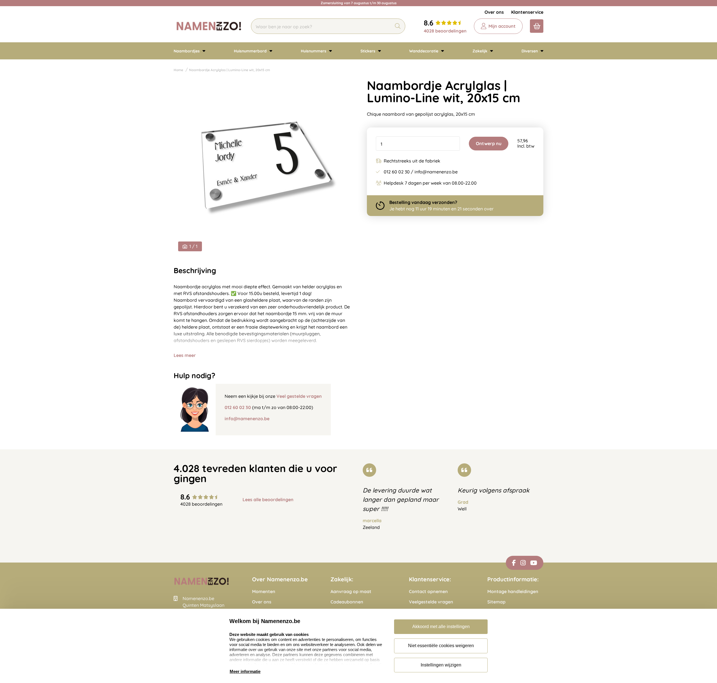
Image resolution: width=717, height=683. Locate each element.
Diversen (530, 51)
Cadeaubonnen (346, 602)
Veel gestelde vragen (299, 396)
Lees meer (185, 355)
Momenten (263, 591)
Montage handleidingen (512, 591)
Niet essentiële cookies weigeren (441, 645)
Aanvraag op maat (350, 591)
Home (178, 70)
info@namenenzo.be (247, 418)
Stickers (368, 51)
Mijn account (502, 26)
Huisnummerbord (251, 51)
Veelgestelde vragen (431, 602)
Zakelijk (480, 51)
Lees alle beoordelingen (268, 499)
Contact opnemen (428, 591)
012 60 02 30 (238, 407)
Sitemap (496, 602)
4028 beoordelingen (445, 31)
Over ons (494, 12)
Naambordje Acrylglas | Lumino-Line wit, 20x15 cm (229, 70)
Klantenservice (527, 12)
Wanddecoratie (424, 51)
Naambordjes (187, 51)
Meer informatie (245, 671)
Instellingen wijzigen (441, 665)
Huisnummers (314, 51)
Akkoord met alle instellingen (441, 626)
